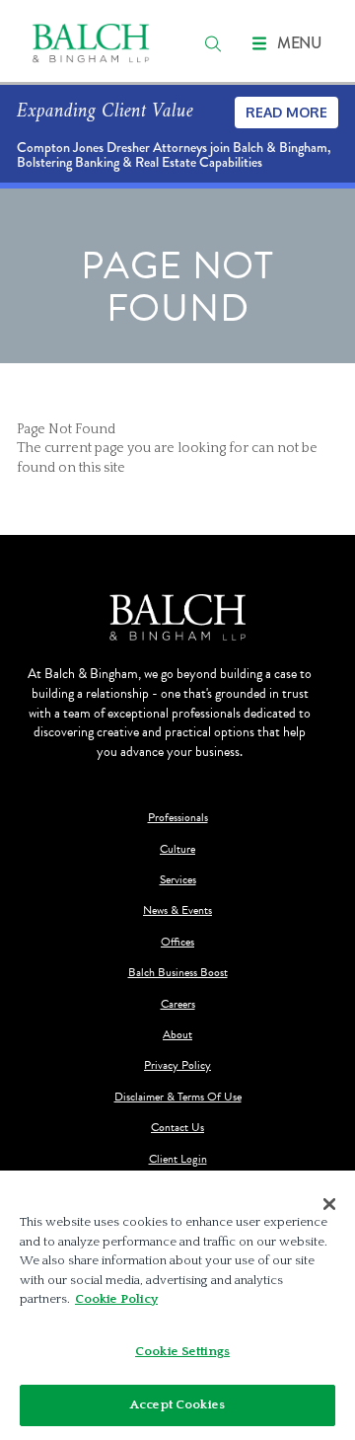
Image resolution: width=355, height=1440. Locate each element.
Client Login (178, 1159)
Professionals (178, 817)
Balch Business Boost (178, 972)
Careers (178, 1004)
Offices (177, 942)
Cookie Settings (182, 1351)
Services (178, 880)
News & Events (177, 910)
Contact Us (177, 1127)
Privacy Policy (177, 1065)
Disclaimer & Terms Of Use (178, 1097)
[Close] (329, 1204)
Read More (286, 112)
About (177, 1034)
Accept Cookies (177, 1404)
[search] (213, 43)
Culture (177, 849)
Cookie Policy (116, 1299)
